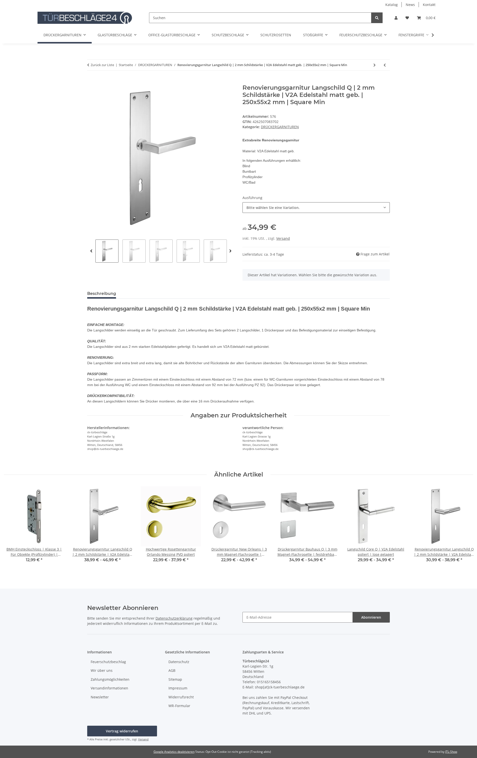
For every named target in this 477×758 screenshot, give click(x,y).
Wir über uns (102, 670)
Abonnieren (371, 617)
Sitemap (175, 679)
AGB (171, 670)
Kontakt (429, 4)
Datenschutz (178, 661)
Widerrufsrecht (181, 697)
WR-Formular (179, 705)
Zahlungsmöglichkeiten (110, 679)
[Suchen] (377, 17)
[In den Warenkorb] (91, 81)
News (410, 4)
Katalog (391, 4)
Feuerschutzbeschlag (108, 661)
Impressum (177, 688)
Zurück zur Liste (102, 65)
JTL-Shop (451, 752)
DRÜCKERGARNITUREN (280, 126)
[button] (396, 17)
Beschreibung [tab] (101, 293)
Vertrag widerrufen (122, 731)
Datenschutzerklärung (174, 618)
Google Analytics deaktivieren (174, 752)
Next (230, 251)
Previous (91, 251)
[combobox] (316, 207)
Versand (283, 238)
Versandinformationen (109, 688)
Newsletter (100, 697)
